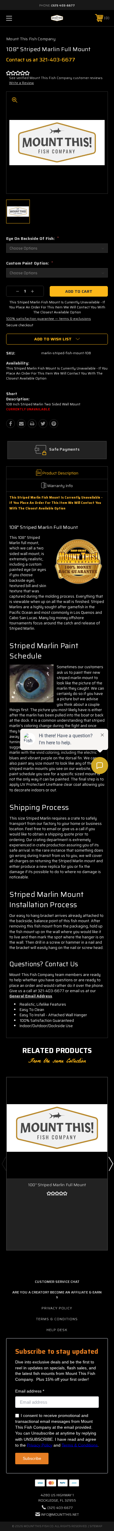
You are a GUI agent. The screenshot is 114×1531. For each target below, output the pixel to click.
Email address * (29, 1391)
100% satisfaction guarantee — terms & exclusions (48, 318)
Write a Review (21, 83)
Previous (4, 1163)
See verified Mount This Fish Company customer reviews (56, 78)
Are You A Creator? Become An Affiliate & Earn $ (57, 1294)
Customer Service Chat (57, 1281)
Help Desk (57, 1330)
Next (110, 1163)
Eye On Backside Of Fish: (32, 238)
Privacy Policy (57, 1308)
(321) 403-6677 (63, 5)
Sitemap (95, 1526)
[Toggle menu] (16, 18)
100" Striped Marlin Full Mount (57, 1184)
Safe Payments (64, 449)
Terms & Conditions (57, 1319)
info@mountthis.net (60, 1514)
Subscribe (32, 1458)
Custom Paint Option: (29, 263)
